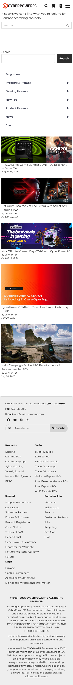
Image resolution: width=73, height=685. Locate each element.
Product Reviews (37, 108)
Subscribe (58, 428)
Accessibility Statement (20, 577)
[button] (46, 6)
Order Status (13, 527)
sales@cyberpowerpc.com (28, 414)
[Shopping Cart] (53, 6)
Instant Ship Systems (18, 476)
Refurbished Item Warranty (22, 551)
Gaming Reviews (37, 91)
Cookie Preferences (17, 572)
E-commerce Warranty (19, 546)
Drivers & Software (17, 517)
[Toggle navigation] (67, 6)
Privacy (10, 568)
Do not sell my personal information (27, 582)
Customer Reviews (56, 517)
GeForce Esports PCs (48, 476)
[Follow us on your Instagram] (27, 420)
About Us (50, 502)
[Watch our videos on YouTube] (14, 420)
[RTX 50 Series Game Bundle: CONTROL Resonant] (36, 150)
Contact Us (12, 507)
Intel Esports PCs (45, 486)
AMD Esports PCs (46, 491)
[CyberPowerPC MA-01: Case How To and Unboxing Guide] (36, 284)
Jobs (47, 522)
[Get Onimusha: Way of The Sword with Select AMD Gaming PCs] (36, 191)
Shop (9, 125)
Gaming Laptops (15, 461)
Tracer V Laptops (45, 466)
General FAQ (13, 537)
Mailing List (51, 507)
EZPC (8, 481)
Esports (10, 451)
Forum (9, 556)
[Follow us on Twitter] (21, 420)
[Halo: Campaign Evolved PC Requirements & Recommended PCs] (36, 343)
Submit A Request (16, 512)
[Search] (68, 25)
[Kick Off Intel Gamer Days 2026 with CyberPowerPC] (36, 236)
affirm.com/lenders (30, 665)
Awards (49, 512)
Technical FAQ (14, 532)
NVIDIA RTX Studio (46, 461)
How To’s (37, 100)
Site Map (49, 532)
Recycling (50, 527)
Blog (47, 537)
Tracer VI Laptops (46, 471)
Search (5, 52)
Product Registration (18, 522)
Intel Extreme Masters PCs (51, 481)
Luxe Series (42, 456)
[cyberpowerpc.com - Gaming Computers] (19, 6)
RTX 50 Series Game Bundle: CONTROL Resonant (34, 164)
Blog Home (13, 74)
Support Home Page (18, 502)
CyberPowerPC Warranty (20, 542)
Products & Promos (37, 83)
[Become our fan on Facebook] (8, 420)
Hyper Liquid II (44, 451)
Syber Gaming (14, 466)
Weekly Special (14, 471)
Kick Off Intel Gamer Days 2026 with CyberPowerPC (35, 251)
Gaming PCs (13, 456)
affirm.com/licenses (36, 676)
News (37, 117)
